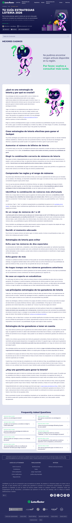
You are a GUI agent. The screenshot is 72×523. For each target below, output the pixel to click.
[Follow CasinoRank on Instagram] (54, 495)
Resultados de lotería (25, 2)
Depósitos (36, 2)
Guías (60, 2)
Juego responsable (36, 472)
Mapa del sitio (16, 477)
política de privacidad (36, 474)
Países (42, 2)
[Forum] (54, 509)
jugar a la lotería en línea (30, 117)
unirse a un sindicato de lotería (38, 314)
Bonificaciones (36, 466)
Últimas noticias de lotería (55, 466)
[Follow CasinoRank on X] (57, 495)
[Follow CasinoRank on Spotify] (64, 495)
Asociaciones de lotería (50, 2)
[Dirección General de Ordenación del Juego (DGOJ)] (15, 509)
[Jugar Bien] (29, 509)
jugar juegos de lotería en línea (49, 386)
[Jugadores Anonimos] (37, 509)
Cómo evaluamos (16, 472)
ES (3, 495)
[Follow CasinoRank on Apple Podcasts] (67, 495)
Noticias (67, 2)
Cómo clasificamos (16, 474)
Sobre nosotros (16, 466)
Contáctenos (16, 469)
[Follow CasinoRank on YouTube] (61, 495)
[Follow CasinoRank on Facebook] (51, 495)
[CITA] (45, 509)
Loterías (18, 2)
